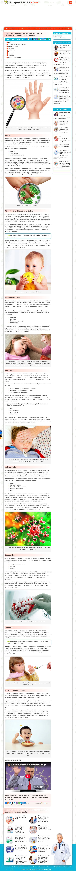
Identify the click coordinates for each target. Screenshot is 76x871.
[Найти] (70, 2)
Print (27, 803)
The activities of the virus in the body (17, 44)
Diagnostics (11, 53)
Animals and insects (10, 28)
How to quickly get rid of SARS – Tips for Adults (65, 47)
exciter (10, 42)
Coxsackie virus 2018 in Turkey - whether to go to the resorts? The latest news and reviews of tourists (62, 165)
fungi (18, 28)
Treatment (11, 55)
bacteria (22, 28)
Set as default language (60, 37)
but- (49, 39)
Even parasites (53, 28)
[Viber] (37, 39)
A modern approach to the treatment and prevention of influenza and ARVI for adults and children (62, 115)
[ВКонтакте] (26, 39)
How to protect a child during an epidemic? (63, 123)
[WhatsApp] (39, 39)
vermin (35, 28)
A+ (47, 39)
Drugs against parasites (64, 28)
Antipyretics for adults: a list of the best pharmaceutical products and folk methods (62, 131)
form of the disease (13, 46)
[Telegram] (43, 39)
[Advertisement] (38, 16)
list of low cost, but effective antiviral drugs (64, 146)
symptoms (11, 48)
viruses (29, 28)
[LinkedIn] (35, 39)
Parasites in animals (44, 28)
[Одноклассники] (28, 39)
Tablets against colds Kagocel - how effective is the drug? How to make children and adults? (62, 61)
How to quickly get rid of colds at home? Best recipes (64, 53)
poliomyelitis (11, 51)
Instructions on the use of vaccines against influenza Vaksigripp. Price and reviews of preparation (62, 70)
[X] (32, 39)
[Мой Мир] (30, 39)
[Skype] (41, 39)
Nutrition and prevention (14, 57)
